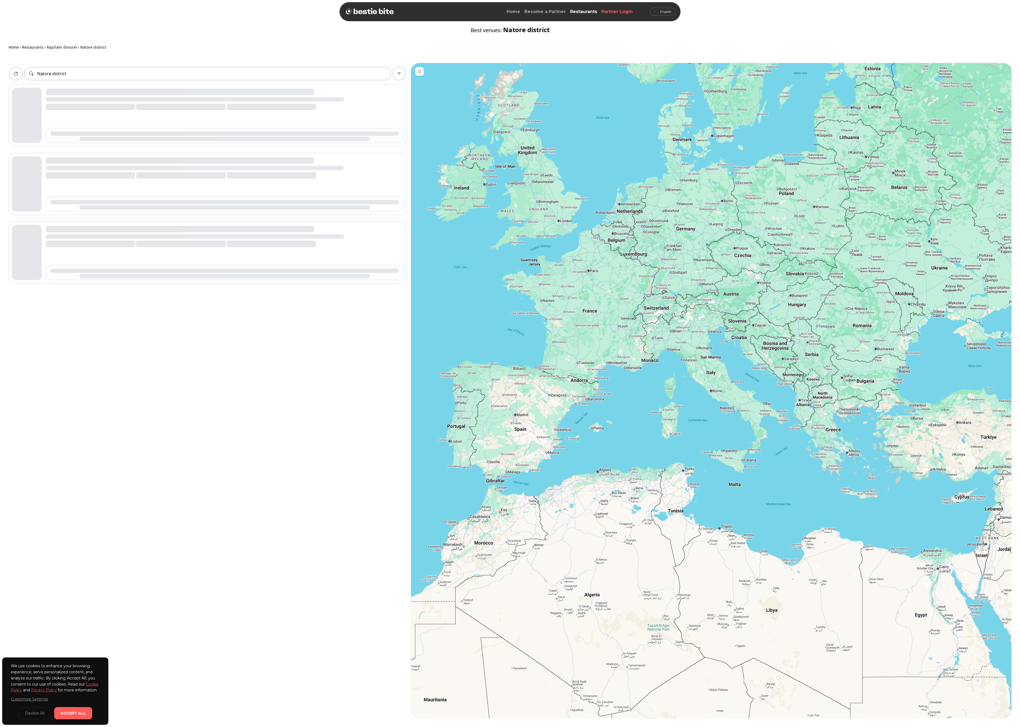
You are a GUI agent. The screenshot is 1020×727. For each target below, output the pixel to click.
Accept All (73, 713)
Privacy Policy (44, 690)
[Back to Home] (369, 11)
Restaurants (583, 11)
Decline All (34, 713)
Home (513, 11)
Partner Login (617, 11)
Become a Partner (545, 11)
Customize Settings (29, 699)
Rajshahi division (62, 47)
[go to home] (16, 73)
